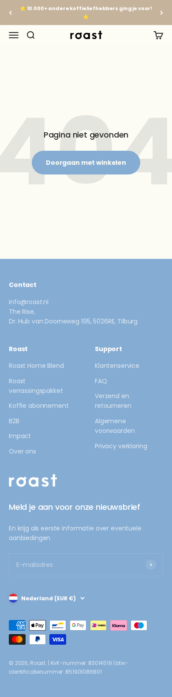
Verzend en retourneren (113, 401)
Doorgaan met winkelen (86, 162)
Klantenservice (117, 365)
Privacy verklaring (121, 446)
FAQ (101, 381)
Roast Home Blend (36, 365)
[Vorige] (10, 12)
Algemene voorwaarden (115, 426)
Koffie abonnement (39, 405)
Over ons (22, 451)
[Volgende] (161, 12)
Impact (20, 436)
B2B (14, 421)
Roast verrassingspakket (36, 386)
